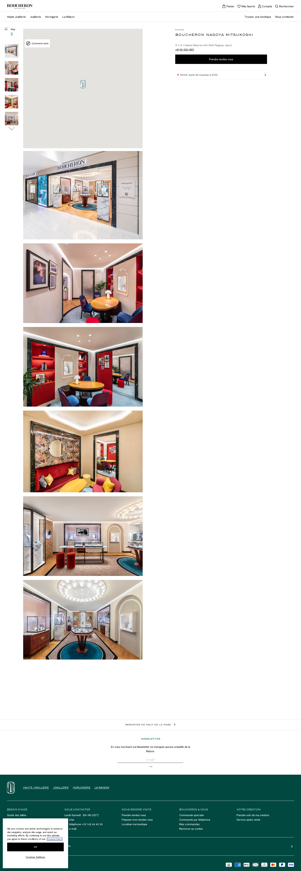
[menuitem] (228, 6)
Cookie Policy (54, 839)
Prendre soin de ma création (253, 815)
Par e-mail (70, 828)
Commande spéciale (191, 815)
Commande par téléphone (194, 819)
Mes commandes (189, 824)
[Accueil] (11, 788)
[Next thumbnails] (11, 129)
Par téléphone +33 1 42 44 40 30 (83, 824)
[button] (150, 767)
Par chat (69, 819)
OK (35, 847)
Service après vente (248, 819)
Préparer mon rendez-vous (137, 819)
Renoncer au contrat (191, 828)
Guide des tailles (16, 815)
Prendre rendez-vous (221, 59)
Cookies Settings (35, 857)
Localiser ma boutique (134, 824)
